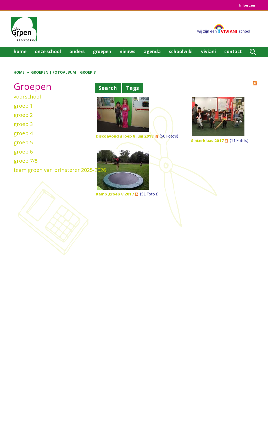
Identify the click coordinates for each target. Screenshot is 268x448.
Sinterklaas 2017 (207, 140)
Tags (132, 87)
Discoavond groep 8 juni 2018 (125, 136)
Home (19, 72)
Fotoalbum (64, 72)
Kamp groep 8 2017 (115, 193)
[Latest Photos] (255, 82)
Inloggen (247, 5)
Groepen (39, 72)
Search (108, 87)
